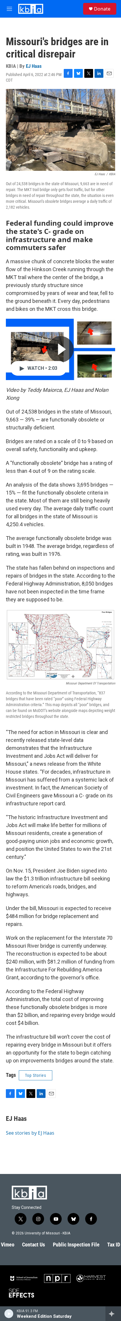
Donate (102, 8)
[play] (9, 1314)
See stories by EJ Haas (30, 1133)
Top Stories (35, 1075)
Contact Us (33, 1244)
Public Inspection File (76, 1244)
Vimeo (7, 1244)
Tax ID (113, 1244)
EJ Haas (34, 66)
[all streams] (113, 1313)
